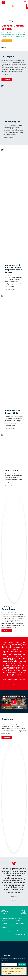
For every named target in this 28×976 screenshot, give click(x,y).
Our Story (18, 920)
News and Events (20, 923)
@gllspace (14, 896)
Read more (7, 41)
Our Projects (4, 920)
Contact (18, 925)
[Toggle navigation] (25, 2)
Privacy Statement (6, 931)
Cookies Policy (5, 933)
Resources (4, 927)
